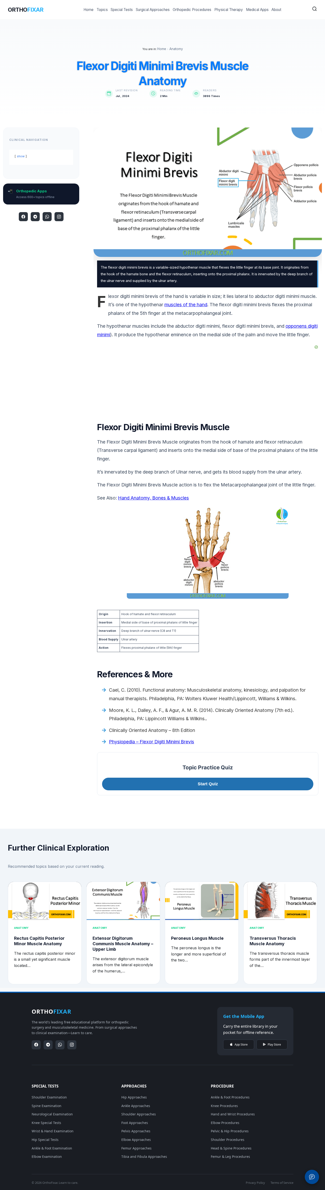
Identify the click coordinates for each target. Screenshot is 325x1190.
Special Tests (122, 9)
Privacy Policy (255, 1182)
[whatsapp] (47, 216)
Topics (102, 9)
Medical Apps (257, 9)
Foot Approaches (134, 1122)
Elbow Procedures (225, 1122)
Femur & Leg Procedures (230, 1156)
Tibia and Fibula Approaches (144, 1156)
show (21, 156)
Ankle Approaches (135, 1105)
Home (89, 9)
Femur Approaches (136, 1148)
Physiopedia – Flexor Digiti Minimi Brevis (151, 742)
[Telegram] (35, 216)
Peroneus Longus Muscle (197, 938)
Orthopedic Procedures (192, 9)
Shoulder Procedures (227, 1139)
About (276, 9)
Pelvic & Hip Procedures (230, 1131)
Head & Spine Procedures (231, 1148)
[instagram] (59, 216)
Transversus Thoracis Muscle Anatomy (273, 941)
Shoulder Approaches (138, 1114)
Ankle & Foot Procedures (230, 1097)
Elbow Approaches (136, 1139)
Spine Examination (46, 1105)
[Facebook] (23, 216)
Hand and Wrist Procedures (233, 1114)
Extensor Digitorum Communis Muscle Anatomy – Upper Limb (123, 944)
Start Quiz (208, 783)
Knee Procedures (224, 1105)
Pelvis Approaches (135, 1131)
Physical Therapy (228, 9)
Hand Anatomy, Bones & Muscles (153, 498)
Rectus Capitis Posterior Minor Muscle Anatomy (39, 941)
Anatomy (176, 49)
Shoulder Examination (49, 1097)
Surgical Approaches (153, 9)
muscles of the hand (185, 304)
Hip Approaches (134, 1097)
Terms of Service (282, 1182)
